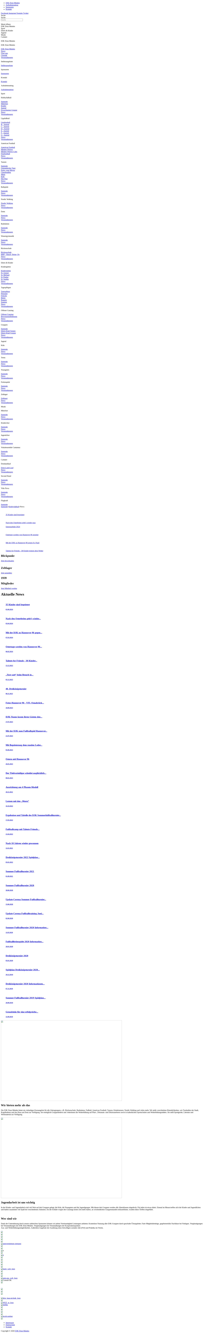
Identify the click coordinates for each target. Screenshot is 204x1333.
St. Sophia (5, 279)
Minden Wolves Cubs (9, 152)
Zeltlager (4, 398)
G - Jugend (5, 135)
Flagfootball (5, 154)
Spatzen (4, 302)
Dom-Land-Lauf (7, 468)
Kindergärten (6, 271)
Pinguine (4, 294)
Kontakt (4, 82)
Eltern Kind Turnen (8, 331)
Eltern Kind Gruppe (8, 333)
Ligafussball (5, 122)
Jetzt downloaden (7, 561)
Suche (3, 15)
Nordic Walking (7, 203)
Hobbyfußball (14, 507)
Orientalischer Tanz (8, 168)
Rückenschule (6, 252)
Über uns (4, 53)
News (3, 51)
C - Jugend (5, 127)
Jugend (3, 108)
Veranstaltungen (7, 58)
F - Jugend (5, 133)
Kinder (3, 106)
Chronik (4, 55)
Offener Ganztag (7, 314)
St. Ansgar (5, 273)
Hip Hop (4, 179)
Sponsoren (5, 74)
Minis (3, 175)
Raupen (4, 300)
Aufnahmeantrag (7, 90)
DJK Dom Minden (8, 49)
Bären (3, 298)
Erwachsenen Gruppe (9, 110)
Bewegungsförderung (9, 317)
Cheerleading (6, 172)
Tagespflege (5, 292)
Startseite (4, 102)
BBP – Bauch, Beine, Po (10, 254)
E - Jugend (5, 131)
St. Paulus (4, 277)
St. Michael (5, 275)
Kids (2, 177)
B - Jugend (5, 124)
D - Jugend (5, 129)
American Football (8, 147)
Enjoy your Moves (8, 170)
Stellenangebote (7, 66)
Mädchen (4, 104)
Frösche (4, 296)
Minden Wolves (7, 150)
